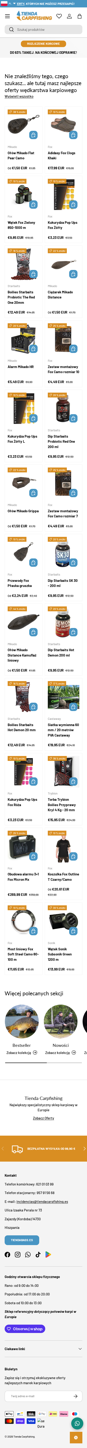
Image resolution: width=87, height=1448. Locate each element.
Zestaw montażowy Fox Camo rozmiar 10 (63, 369)
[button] (79, 16)
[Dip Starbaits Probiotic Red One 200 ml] (64, 408)
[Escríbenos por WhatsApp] (77, 1423)
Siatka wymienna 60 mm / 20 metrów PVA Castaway (63, 730)
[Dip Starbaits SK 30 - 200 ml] (64, 553)
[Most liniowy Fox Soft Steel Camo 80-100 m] (23, 921)
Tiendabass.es (22, 1240)
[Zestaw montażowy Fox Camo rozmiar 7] (64, 483)
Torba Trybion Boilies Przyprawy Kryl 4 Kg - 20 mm (62, 804)
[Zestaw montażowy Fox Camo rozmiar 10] (64, 339)
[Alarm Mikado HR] (23, 339)
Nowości (61, 1045)
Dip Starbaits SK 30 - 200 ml (63, 583)
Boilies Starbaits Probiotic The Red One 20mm (21, 297)
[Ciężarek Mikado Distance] (64, 264)
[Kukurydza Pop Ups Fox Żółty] (64, 195)
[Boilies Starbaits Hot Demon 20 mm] (23, 697)
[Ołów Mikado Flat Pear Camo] (23, 125)
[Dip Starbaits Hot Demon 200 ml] (64, 622)
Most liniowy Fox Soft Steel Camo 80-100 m (23, 954)
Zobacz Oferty (43, 1118)
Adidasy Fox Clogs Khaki (61, 155)
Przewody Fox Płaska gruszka (20, 583)
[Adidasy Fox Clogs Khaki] (64, 125)
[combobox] (43, 29)
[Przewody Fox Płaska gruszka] (23, 553)
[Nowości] (61, 1021)
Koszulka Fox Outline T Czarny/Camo (63, 876)
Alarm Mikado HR (21, 367)
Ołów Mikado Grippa (23, 511)
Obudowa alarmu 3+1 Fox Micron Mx (23, 876)
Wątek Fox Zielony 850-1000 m (21, 225)
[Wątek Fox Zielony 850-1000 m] (23, 195)
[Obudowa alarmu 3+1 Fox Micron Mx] (23, 846)
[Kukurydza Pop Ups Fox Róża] (23, 772)
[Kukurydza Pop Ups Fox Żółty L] (23, 408)
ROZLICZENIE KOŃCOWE (43, 43)
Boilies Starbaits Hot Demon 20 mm (22, 727)
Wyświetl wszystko (19, 96)
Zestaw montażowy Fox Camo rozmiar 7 (63, 513)
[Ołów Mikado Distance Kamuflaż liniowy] (23, 622)
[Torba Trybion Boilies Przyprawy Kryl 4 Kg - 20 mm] (64, 772)
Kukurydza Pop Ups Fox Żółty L (22, 439)
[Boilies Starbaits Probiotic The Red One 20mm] (23, 264)
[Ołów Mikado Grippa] (23, 483)
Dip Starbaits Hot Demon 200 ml (61, 652)
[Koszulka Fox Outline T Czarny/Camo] (64, 846)
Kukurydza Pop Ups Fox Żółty (62, 225)
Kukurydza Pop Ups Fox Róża (22, 802)
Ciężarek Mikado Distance (60, 294)
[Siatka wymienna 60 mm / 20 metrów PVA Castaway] (64, 697)
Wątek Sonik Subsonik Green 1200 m (60, 954)
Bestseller (22, 1045)
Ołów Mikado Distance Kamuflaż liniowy (22, 655)
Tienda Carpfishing (24, 1436)
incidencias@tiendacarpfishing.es (42, 1201)
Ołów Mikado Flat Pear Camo (21, 155)
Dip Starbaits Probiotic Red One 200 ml (61, 441)
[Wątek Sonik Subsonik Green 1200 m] (64, 921)
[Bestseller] (22, 1021)
